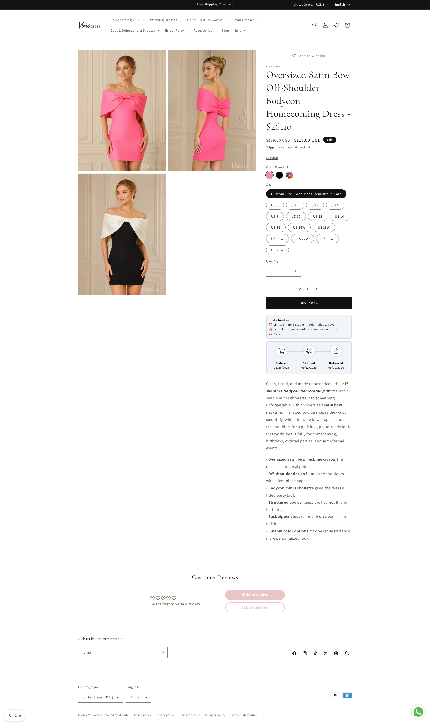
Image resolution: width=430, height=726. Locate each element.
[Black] (279, 175)
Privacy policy (165, 714)
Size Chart (272, 157)
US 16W (299, 227)
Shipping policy (215, 714)
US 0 (275, 205)
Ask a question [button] (254, 607)
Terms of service (189, 714)
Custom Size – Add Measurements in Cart (306, 194)
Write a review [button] (255, 594)
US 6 (335, 205)
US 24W (327, 238)
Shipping (272, 147)
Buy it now (309, 302)
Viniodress (95, 714)
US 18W (324, 227)
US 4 (315, 205)
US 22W (302, 238)
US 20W (277, 238)
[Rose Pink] (269, 175)
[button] (127, 20)
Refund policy (142, 714)
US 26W (277, 250)
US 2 (295, 205)
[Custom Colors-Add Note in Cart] (289, 175)
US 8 (275, 216)
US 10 (296, 216)
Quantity (272, 261)
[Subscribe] (162, 653)
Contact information (243, 714)
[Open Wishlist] (336, 25)
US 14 (339, 216)
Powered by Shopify (115, 714)
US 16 (275, 227)
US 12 (317, 216)
